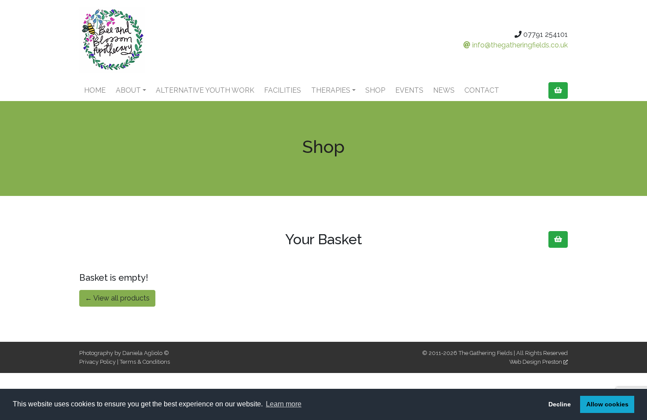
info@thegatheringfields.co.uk (519, 45)
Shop (375, 90)
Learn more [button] (283, 404)
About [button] (128, 90)
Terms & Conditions (145, 361)
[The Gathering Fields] (156, 40)
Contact (481, 90)
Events (409, 90)
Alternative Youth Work (205, 90)
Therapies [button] (330, 90)
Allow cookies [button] (607, 404)
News (444, 90)
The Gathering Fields (485, 353)
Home (95, 90)
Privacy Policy (97, 361)
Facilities (282, 90)
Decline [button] (559, 404)
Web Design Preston (536, 361)
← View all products (117, 298)
